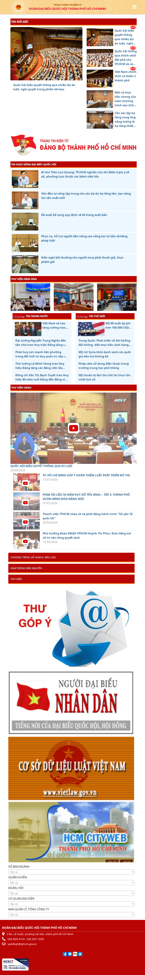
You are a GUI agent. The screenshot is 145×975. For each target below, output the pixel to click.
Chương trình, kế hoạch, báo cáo (33, 557)
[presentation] (12, 297)
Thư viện (16, 579)
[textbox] (71, 872)
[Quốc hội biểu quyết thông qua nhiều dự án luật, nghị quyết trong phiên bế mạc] (33, 78)
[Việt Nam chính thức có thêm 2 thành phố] (46, 78)
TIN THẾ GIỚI (97, 316)
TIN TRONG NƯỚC (37, 316)
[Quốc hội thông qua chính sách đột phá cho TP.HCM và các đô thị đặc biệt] (40, 78)
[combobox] (71, 871)
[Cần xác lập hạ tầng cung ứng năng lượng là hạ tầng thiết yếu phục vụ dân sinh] (59, 78)
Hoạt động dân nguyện (26, 568)
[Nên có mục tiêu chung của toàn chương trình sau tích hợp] (52, 78)
